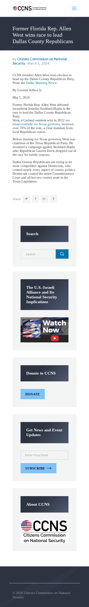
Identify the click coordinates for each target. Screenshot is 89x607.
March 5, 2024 (38, 64)
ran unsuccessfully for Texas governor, (41, 122)
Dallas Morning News (41, 83)
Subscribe (35, 468)
